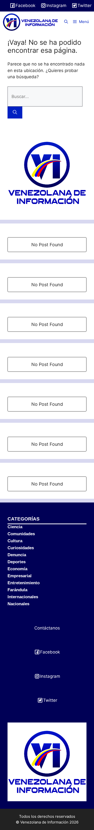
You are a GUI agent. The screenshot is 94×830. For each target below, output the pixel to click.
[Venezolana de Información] (31, 22)
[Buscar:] (45, 96)
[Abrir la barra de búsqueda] (66, 21)
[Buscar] (15, 112)
